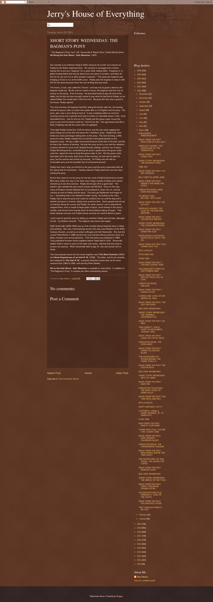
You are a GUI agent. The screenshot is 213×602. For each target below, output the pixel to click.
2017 (139, 536)
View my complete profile (144, 581)
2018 (139, 532)
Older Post (122, 373)
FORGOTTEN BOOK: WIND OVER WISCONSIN (151, 191)
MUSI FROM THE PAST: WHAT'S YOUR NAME (149, 424)
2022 (139, 86)
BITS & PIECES (146, 250)
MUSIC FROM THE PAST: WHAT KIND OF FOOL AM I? (152, 141)
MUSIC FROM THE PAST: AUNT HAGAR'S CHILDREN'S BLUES (150, 438)
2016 (139, 540)
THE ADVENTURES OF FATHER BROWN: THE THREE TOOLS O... (150, 359)
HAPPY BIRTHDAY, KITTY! (150, 407)
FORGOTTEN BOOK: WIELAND (148, 284)
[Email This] (87, 278)
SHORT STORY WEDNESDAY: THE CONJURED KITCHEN (152, 224)
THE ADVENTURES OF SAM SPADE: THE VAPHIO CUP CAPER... (151, 461)
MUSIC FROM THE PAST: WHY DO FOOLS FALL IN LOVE (151, 277)
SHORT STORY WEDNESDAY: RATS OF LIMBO (152, 376)
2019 (139, 528)
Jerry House (142, 577)
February (143, 515)
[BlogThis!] (90, 278)
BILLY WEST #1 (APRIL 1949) (151, 177)
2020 (139, 524)
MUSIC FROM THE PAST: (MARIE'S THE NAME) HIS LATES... (151, 183)
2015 (139, 544)
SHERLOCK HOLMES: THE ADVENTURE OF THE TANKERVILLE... (150, 148)
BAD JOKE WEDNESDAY (150, 309)
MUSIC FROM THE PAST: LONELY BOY (150, 155)
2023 (139, 83)
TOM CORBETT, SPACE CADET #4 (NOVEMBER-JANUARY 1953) (150, 329)
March (142, 130)
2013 (139, 552)
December (143, 94)
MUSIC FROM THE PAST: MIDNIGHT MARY (150, 469)
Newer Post (54, 373)
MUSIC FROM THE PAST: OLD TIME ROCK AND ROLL (152, 397)
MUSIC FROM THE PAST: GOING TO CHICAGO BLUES (150, 350)
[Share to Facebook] (95, 278)
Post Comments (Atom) (69, 379)
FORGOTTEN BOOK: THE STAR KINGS (150, 343)
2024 (139, 78)
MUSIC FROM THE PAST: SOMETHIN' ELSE (150, 230)
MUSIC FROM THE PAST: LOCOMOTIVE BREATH (150, 218)
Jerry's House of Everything (95, 13)
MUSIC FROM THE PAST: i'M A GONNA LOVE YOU (152, 245)
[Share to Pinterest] (98, 278)
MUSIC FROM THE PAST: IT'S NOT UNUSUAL (152, 172)
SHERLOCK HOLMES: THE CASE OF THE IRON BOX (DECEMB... (151, 210)
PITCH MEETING (146, 254)
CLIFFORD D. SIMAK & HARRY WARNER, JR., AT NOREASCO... (151, 413)
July (141, 114)
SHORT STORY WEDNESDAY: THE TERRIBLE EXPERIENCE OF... (152, 314)
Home (88, 373)
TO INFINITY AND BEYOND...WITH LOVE (150, 197)
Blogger (119, 596)
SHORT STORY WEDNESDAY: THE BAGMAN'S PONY (152, 162)
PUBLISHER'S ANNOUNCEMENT (148, 134)
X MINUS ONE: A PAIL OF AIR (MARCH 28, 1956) (152, 297)
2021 (139, 91)
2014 (139, 548)
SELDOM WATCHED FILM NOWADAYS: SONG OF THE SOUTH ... (150, 495)
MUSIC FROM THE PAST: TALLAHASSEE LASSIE (150, 502)
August (142, 110)
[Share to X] (93, 278)
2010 (139, 564)
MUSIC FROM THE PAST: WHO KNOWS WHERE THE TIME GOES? (152, 453)
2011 (139, 560)
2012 (139, 556)
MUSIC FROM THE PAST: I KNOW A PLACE (150, 291)
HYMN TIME (144, 258)
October (142, 102)
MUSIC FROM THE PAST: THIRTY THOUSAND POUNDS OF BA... (150, 486)
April (141, 126)
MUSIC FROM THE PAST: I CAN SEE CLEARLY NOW (151, 264)
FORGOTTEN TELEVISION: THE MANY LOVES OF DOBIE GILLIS (151, 390)
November (143, 98)
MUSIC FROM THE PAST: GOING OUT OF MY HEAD (151, 337)
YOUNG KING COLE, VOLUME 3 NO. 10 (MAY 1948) (152, 431)
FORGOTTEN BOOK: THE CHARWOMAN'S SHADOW (151, 445)
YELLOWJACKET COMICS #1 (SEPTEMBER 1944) (152, 270)
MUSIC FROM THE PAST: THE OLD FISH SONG (152, 303)
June (141, 118)
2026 (139, 71)
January (142, 519)
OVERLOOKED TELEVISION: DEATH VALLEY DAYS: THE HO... (152, 238)
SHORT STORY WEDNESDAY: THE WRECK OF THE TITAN (152, 479)
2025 (139, 74)
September (144, 106)
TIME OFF (143, 167)
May (141, 122)
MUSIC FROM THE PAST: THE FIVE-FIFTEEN (152, 366)
